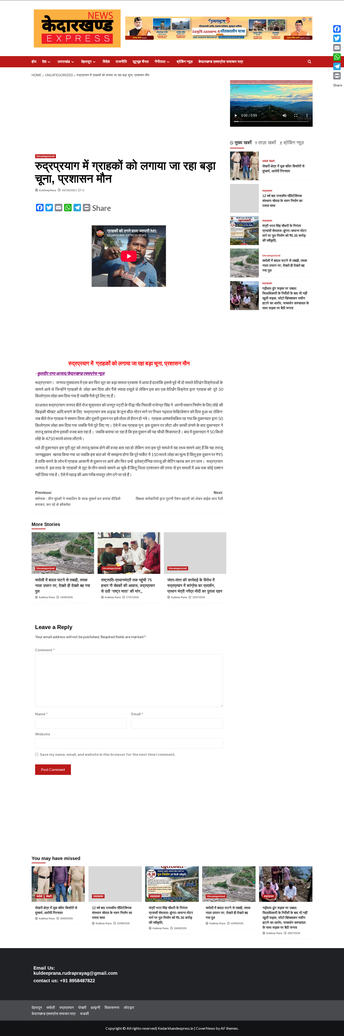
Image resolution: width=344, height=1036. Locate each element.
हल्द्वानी (95, 1007)
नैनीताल (160, 62)
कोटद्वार (129, 1007)
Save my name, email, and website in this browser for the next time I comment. (108, 754)
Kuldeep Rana (47, 190)
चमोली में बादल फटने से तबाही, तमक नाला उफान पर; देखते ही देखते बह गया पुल (62, 586)
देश (44, 62)
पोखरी (271, 161)
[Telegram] (337, 66)
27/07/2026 (132, 597)
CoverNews (205, 1028)
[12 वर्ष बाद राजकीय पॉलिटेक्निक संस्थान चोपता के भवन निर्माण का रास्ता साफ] (115, 884)
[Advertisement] (129, 115)
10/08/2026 (66, 597)
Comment (45, 650)
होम (34, 62)
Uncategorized (46, 156)
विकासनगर (112, 1007)
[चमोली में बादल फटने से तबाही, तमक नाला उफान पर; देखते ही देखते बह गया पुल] (63, 553)
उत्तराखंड (64, 62)
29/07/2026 (294, 933)
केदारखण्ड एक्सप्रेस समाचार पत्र (220, 62)
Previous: (78, 499)
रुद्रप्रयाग (267, 191)
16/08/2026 (180, 928)
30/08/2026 (66, 918)
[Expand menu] (49, 62)
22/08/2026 (123, 923)
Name (41, 714)
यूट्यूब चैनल (141, 62)
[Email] (337, 47)
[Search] (309, 62)
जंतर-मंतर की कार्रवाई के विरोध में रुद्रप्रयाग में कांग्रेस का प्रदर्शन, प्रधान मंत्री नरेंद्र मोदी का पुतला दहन (194, 586)
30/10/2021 (69, 190)
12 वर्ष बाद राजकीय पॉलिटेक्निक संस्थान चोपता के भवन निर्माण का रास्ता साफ (282, 201)
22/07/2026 (198, 597)
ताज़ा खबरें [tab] (266, 142)
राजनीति (121, 62)
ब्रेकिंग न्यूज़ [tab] (293, 142)
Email (137, 714)
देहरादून (86, 62)
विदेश (106, 62)
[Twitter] (337, 38)
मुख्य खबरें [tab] (242, 142)
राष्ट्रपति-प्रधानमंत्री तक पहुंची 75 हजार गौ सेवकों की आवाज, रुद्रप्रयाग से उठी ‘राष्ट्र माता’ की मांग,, (128, 586)
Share (101, 208)
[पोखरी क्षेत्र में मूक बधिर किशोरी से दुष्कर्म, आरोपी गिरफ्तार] (244, 165)
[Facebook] (337, 29)
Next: (179, 496)
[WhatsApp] (337, 57)
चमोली (265, 161)
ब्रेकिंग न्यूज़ (185, 62)
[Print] (337, 75)
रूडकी (84, 1013)
